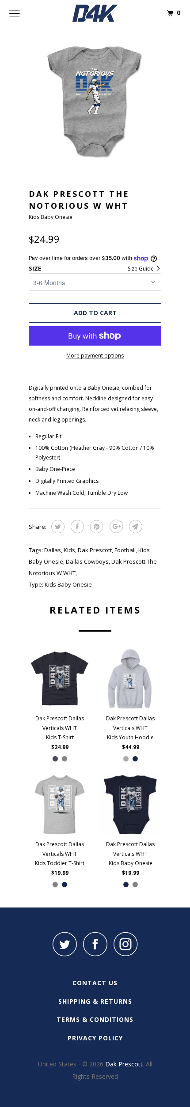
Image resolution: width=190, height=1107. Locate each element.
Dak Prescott (95, 550)
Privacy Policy (95, 1038)
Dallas (52, 550)
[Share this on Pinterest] (95, 526)
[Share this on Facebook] (76, 526)
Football (125, 550)
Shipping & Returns (95, 1001)
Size (35, 268)
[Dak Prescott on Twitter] (64, 944)
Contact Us (95, 983)
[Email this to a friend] (134, 526)
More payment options (95, 355)
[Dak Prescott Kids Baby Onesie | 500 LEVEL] (95, 101)
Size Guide (141, 268)
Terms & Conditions (95, 1019)
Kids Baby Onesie (68, 584)
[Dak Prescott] (95, 13)
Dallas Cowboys (87, 561)
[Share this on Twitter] (57, 526)
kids (69, 550)
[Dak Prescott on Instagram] (125, 944)
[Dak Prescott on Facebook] (95, 944)
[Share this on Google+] (115, 526)
